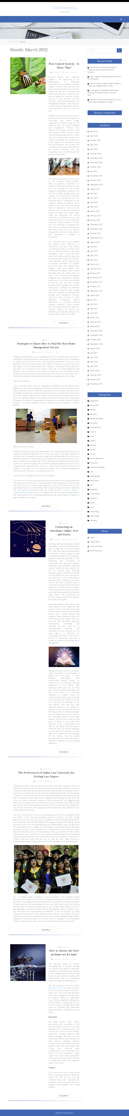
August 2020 (95, 348)
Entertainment (95, 427)
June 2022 (94, 251)
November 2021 (96, 282)
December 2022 (96, 224)
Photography (95, 476)
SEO (91, 485)
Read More (64, 323)
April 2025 (94, 149)
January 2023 (95, 220)
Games (93, 441)
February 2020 (95, 375)
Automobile (94, 405)
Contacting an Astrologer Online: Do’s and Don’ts (64, 530)
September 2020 (96, 344)
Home (64, 60)
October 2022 (95, 233)
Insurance (94, 463)
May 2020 (94, 362)
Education (47, 769)
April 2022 (94, 260)
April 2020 (94, 366)
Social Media (95, 494)
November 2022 (96, 229)
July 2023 (93, 193)
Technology (94, 511)
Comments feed (96, 546)
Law (91, 472)
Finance (93, 432)
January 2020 (95, 379)
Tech (92, 507)
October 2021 (95, 286)
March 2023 (94, 211)
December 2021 (96, 277)
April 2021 (94, 313)
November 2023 (96, 176)
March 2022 (94, 264)
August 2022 (95, 242)
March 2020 (94, 370)
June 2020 (94, 357)
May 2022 (94, 255)
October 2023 (95, 180)
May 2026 (94, 131)
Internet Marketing (97, 467)
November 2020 (96, 335)
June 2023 (94, 198)
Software (93, 498)
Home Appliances (97, 458)
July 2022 (93, 246)
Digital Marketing (96, 418)
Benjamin (56, 72)
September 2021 (96, 291)
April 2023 (94, 207)
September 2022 (96, 238)
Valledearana (64, 7)
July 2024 (93, 171)
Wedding (93, 520)
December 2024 (96, 158)
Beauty (92, 410)
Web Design (94, 516)
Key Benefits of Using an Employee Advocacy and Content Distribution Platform (102, 69)
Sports (92, 503)
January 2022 (95, 273)
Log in (92, 537)
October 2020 (95, 339)
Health (92, 449)
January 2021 (95, 326)
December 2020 (96, 331)
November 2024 (96, 162)
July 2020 (93, 353)
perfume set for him (57, 988)
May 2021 (94, 308)
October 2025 (95, 140)
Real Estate (94, 480)
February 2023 (95, 215)
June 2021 (94, 304)
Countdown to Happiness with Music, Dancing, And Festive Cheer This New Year (103, 92)
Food (92, 436)
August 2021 (95, 295)
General (64, 523)
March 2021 (94, 317)
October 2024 (95, 167)
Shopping (64, 947)
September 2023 (96, 184)
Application (94, 401)
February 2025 (95, 153)
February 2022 (95, 269)
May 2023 (94, 202)
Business (93, 414)
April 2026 (94, 136)
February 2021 (95, 322)
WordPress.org (96, 551)
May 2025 (94, 145)
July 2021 (93, 300)
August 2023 (95, 189)
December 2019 (96, 384)
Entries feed (94, 542)
